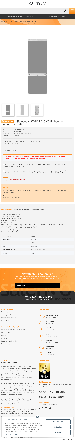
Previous (2, 16)
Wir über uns (5, 312)
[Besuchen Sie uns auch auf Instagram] (50, 408)
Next (72, 16)
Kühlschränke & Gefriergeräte (22, 134)
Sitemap (4, 335)
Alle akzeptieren (58, 421)
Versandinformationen (8, 318)
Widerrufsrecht (6, 344)
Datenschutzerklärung (46, 276)
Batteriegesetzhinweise (9, 341)
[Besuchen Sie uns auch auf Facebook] (42, 408)
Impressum (7, 434)
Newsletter (5, 321)
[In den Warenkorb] (2, 29)
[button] (65, 11)
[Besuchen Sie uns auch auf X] (46, 408)
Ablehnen (58, 432)
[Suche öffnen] (61, 10)
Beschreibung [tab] (6, 209)
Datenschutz (16, 434)
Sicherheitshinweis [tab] (21, 209)
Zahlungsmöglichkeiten (9, 315)
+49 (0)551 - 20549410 (37, 296)
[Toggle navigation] (2, 11)
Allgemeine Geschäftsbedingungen (13, 329)
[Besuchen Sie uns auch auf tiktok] (39, 408)
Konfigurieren (58, 427)
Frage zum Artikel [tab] (38, 209)
